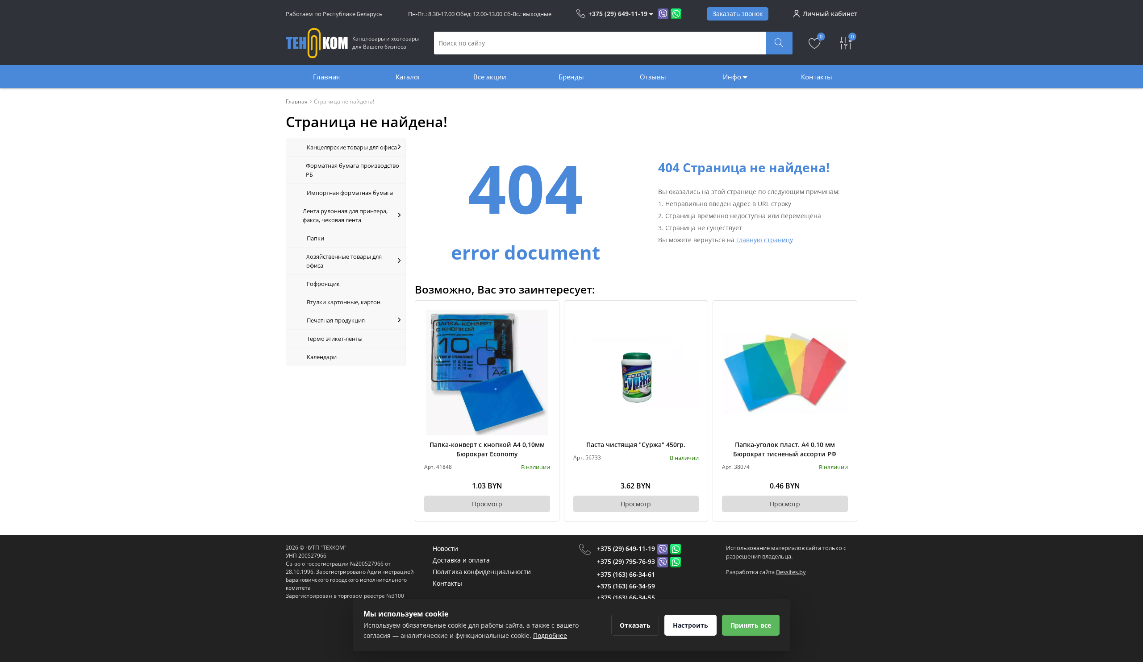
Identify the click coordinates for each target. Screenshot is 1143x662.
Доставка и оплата (461, 560)
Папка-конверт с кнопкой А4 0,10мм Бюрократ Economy (487, 449)
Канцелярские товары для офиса (352, 147)
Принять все (750, 625)
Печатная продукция (336, 320)
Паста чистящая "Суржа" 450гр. (635, 444)
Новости (445, 548)
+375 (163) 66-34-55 (626, 597)
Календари (322, 357)
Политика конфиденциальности (482, 571)
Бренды (571, 76)
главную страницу (764, 240)
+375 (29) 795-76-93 (626, 561)
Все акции (489, 76)
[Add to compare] (544, 330)
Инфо (733, 76)
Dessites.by (791, 572)
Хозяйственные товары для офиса (344, 260)
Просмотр (487, 504)
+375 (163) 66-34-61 (626, 574)
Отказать (635, 625)
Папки (315, 238)
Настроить (690, 625)
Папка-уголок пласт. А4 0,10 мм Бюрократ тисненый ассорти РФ (785, 449)
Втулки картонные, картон (343, 302)
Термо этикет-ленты (335, 339)
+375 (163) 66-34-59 (626, 586)
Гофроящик (323, 284)
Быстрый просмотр (487, 372)
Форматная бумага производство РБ (352, 169)
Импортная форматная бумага (350, 193)
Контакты (816, 76)
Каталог (408, 76)
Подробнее (550, 635)
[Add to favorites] (544, 316)
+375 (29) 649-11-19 (626, 548)
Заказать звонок (738, 13)
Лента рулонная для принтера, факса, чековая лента (345, 215)
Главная (326, 76)
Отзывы (653, 76)
